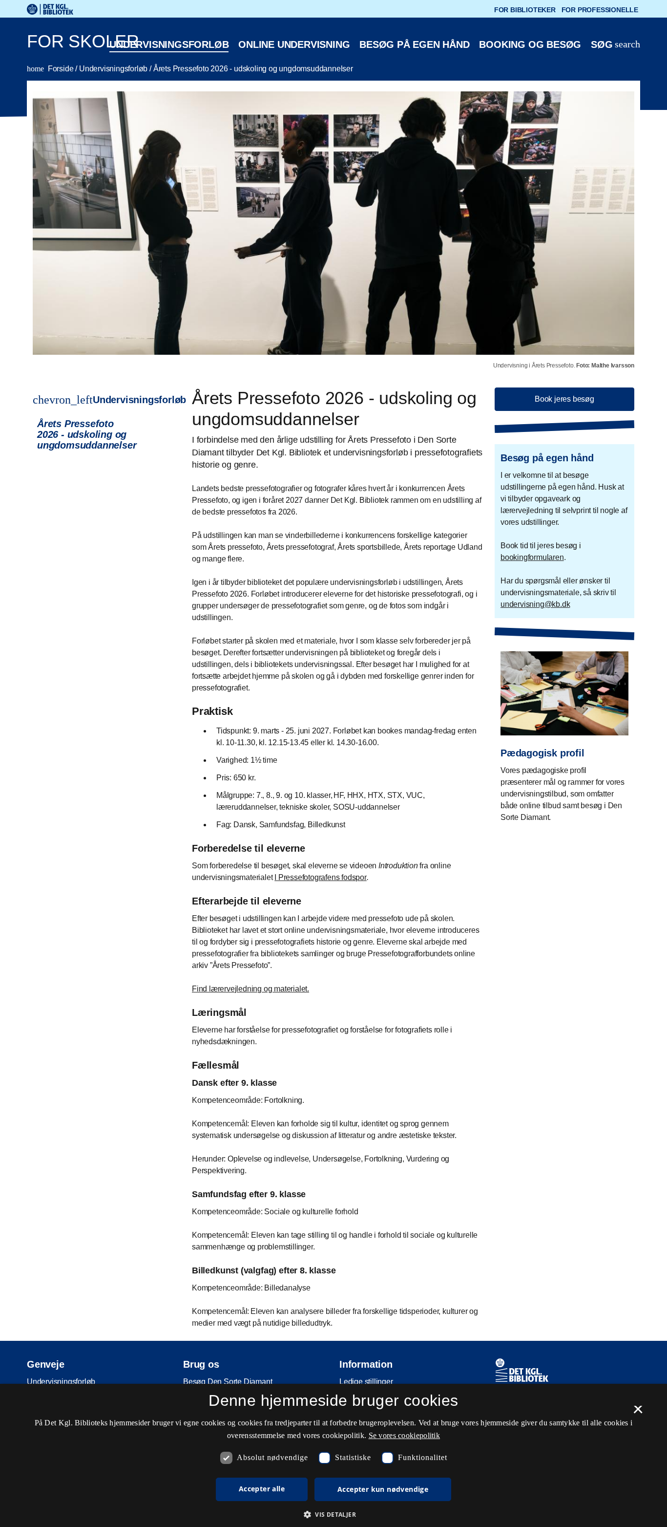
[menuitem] (95, 434)
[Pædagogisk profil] (564, 729)
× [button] (638, 1412)
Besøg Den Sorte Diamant (227, 1381)
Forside (51, 69)
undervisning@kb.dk (535, 604)
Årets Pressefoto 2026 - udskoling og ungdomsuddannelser (253, 69)
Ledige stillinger (366, 1381)
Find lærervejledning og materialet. (250, 989)
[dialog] (333, 1455)
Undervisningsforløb (169, 44)
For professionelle (600, 10)
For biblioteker (525, 10)
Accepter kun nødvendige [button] (382, 1489)
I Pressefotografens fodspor (320, 877)
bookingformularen (532, 557)
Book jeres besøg (564, 399)
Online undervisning (294, 44)
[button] (333, 1514)
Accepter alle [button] (262, 1488)
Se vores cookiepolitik (404, 1435)
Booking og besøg (530, 44)
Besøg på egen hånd (414, 44)
